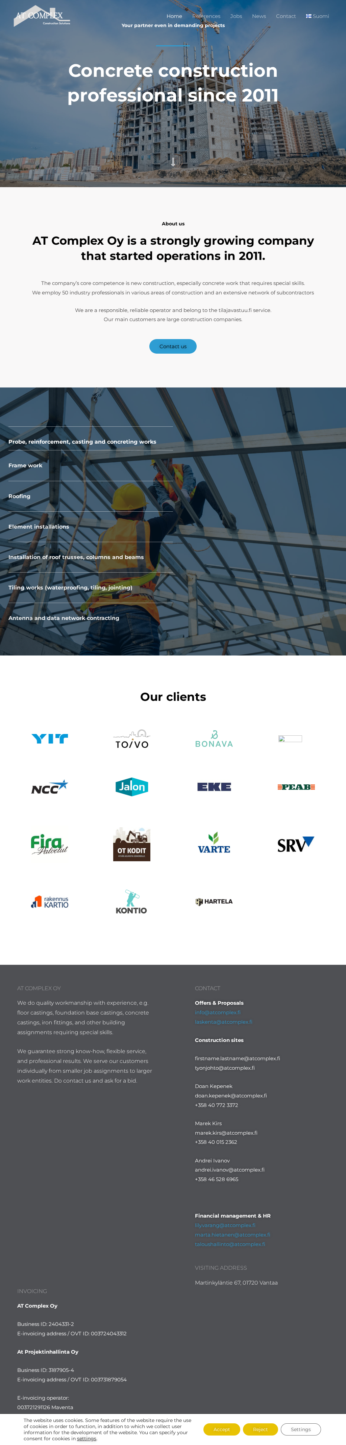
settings (86, 1439)
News (259, 16)
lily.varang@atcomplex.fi (225, 1225)
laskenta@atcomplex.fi (223, 1022)
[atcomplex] (42, 15)
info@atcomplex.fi (218, 1012)
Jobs (236, 16)
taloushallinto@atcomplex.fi (230, 1244)
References (206, 16)
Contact (286, 16)
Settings (301, 1429)
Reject (260, 1429)
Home (174, 16)
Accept (222, 1429)
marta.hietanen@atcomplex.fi (232, 1234)
